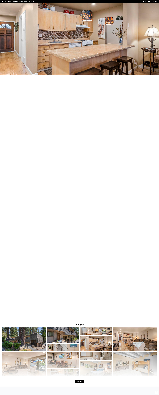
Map (149, 1)
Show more (79, 381)
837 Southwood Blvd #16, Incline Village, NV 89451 (18, 1)
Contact (154, 1)
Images (144, 1)
